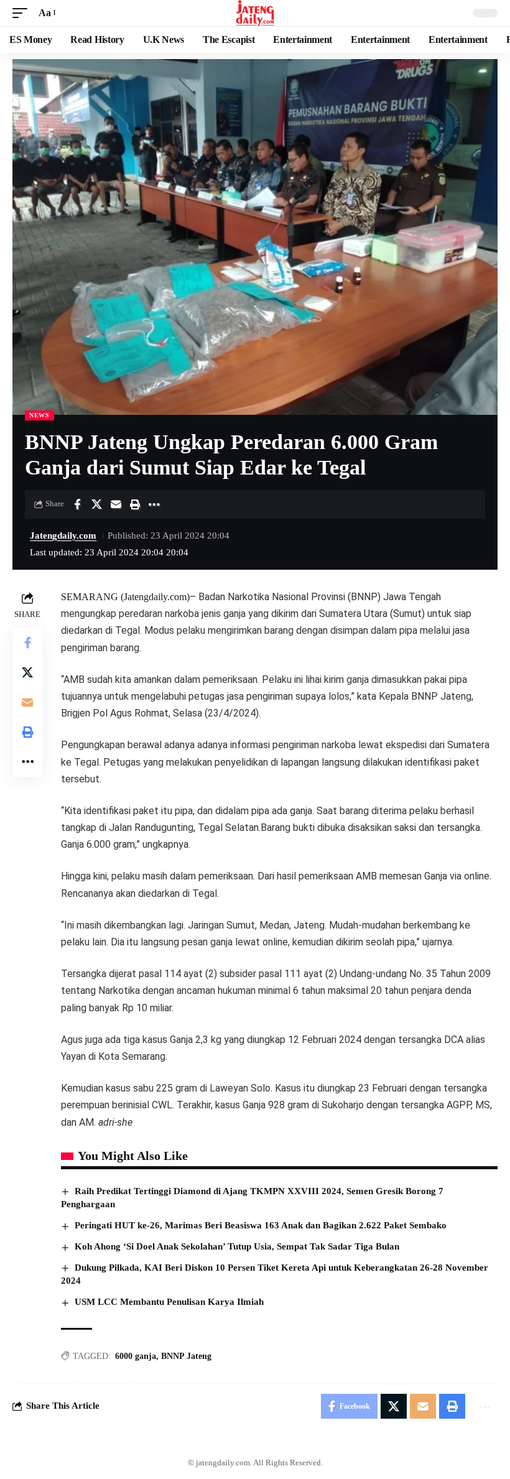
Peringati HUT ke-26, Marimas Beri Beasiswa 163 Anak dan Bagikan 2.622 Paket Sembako (261, 1225)
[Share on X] (96, 504)
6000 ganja (135, 1356)
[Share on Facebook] (77, 504)
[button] (23, 12)
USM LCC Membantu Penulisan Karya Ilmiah (169, 1302)
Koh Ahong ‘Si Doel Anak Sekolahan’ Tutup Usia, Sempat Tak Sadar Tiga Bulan (237, 1246)
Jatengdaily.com (63, 535)
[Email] (115, 504)
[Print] (135, 504)
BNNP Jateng (186, 1356)
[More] (154, 504)
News (39, 415)
